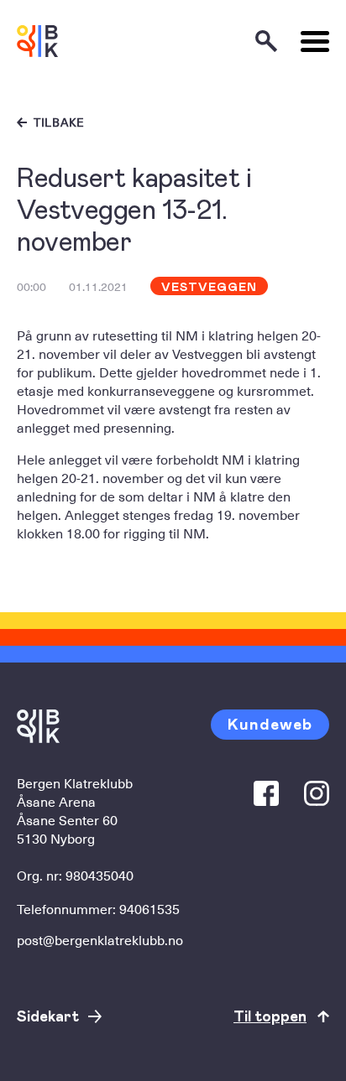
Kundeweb (270, 723)
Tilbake (59, 122)
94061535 (149, 908)
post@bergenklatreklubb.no (100, 939)
